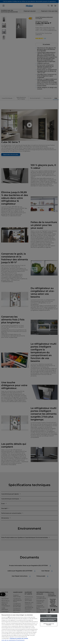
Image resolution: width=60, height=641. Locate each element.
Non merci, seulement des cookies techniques (48, 620)
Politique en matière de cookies (19, 638)
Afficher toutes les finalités (48, 624)
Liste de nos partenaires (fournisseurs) (13, 640)
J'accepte (48, 616)
